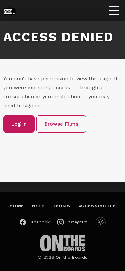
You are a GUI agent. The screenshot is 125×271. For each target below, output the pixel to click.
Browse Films (61, 124)
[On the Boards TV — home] (9, 10)
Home (16, 205)
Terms (62, 205)
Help (38, 205)
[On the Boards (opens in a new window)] (62, 243)
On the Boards (71, 257)
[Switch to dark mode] (101, 222)
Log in (19, 124)
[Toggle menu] (114, 10)
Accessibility (97, 205)
